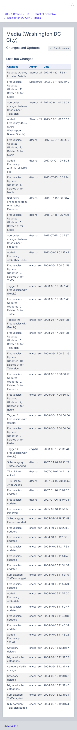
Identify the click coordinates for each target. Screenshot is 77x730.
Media (37, 17)
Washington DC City (18, 17)
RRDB (6, 14)
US (27, 14)
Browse (17, 14)
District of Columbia (44, 14)
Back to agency (61, 48)
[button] (72, 5)
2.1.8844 (13, 725)
